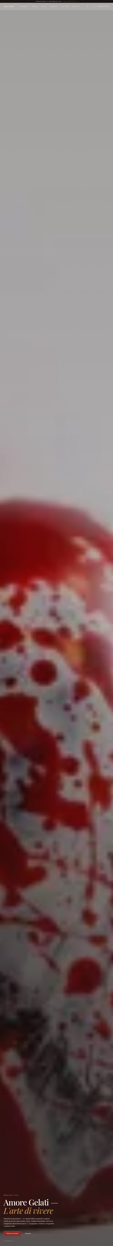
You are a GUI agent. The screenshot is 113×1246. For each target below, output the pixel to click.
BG (88, 6)
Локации (23, 6)
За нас (44, 6)
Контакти (76, 6)
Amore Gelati (9, 6)
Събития (53, 6)
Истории (65, 6)
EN (92, 6)
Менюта (35, 6)
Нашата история (12, 1233)
